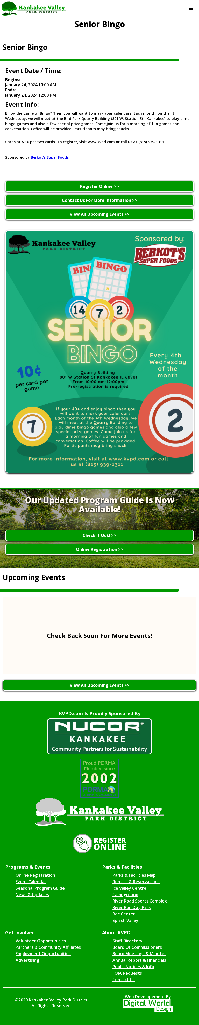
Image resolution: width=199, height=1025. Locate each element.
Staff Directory (127, 941)
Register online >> (99, 186)
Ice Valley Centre (129, 888)
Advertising (27, 960)
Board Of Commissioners (137, 947)
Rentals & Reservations (136, 881)
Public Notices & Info (133, 966)
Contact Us (123, 979)
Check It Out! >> (99, 535)
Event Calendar (31, 881)
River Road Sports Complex (139, 901)
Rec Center (123, 914)
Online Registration (35, 875)
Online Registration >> (99, 549)
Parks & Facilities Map (134, 875)
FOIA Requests (127, 973)
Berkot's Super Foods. (50, 157)
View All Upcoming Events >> (100, 214)
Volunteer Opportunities (41, 941)
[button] (191, 8)
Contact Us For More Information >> (99, 200)
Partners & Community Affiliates (48, 947)
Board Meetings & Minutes (139, 954)
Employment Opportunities (43, 954)
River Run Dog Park (131, 907)
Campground (125, 894)
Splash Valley (125, 920)
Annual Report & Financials (139, 960)
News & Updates (32, 894)
